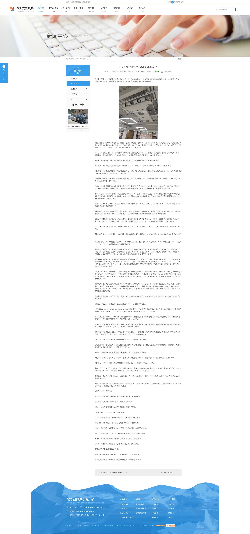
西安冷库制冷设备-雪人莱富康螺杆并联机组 (78, 126)
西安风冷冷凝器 (141, 508)
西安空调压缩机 (141, 513)
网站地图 (125, 525)
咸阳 (153, 525)
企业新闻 (155, 504)
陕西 (150, 525)
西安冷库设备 (140, 504)
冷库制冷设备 (124, 504)
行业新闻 (89, 59)
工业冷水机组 (124, 513)
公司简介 (171, 504)
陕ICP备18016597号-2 (109, 525)
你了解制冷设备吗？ (167, 472)
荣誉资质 (171, 513)
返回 (179, 59)
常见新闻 (155, 513)
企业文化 (171, 517)
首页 (76, 59)
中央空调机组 (124, 508)
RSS (121, 525)
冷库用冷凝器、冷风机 (127, 517)
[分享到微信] (158, 71)
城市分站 (145, 525)
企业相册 (171, 508)
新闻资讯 (82, 59)
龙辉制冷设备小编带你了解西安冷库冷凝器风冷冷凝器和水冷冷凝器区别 (116, 472)
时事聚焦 (155, 517)
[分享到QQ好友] (156, 71)
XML (118, 525)
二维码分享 (167, 71)
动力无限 (138, 525)
